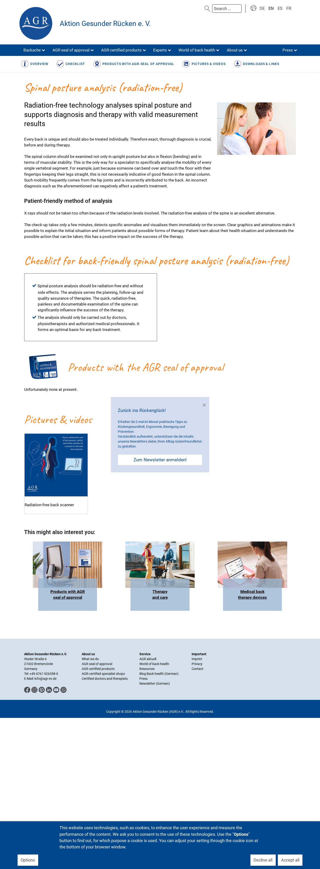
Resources (147, 669)
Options (28, 860)
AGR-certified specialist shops (103, 674)
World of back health (154, 664)
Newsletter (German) (154, 683)
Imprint (197, 659)
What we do (90, 659)
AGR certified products (98, 669)
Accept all (290, 860)
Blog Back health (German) (159, 674)
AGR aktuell (147, 659)
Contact (197, 669)
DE (262, 8)
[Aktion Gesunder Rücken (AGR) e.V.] (37, 23)
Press (143, 678)
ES (280, 8)
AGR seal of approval (97, 664)
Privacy (197, 664)
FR (288, 8)
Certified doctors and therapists (105, 678)
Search (207, 8)
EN (271, 8)
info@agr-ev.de (45, 678)
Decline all (262, 860)
